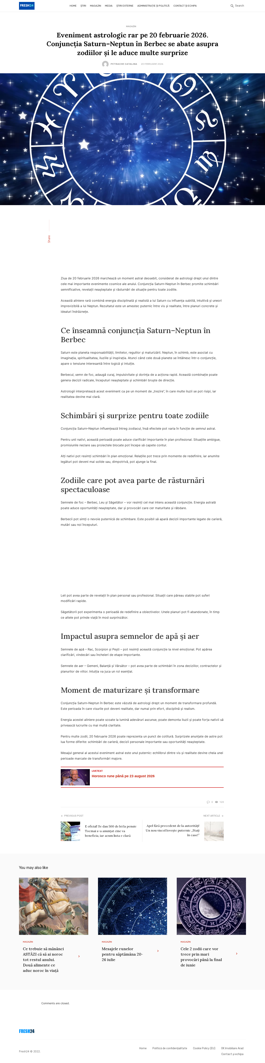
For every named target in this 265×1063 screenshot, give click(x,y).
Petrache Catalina (124, 64)
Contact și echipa (185, 5)
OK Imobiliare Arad (232, 1048)
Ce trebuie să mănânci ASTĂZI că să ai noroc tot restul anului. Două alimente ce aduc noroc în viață (43, 959)
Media (109, 5)
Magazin (95, 5)
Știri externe (124, 5)
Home (73, 5)
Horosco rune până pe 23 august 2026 (123, 776)
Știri (83, 5)
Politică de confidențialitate (169, 1048)
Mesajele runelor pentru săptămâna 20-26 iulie (122, 954)
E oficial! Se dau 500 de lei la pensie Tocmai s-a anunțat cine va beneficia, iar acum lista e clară (110, 831)
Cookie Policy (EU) (204, 1048)
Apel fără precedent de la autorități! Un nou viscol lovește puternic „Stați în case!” (172, 830)
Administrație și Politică (153, 5)
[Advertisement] (142, 243)
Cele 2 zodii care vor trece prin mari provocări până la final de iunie (201, 956)
